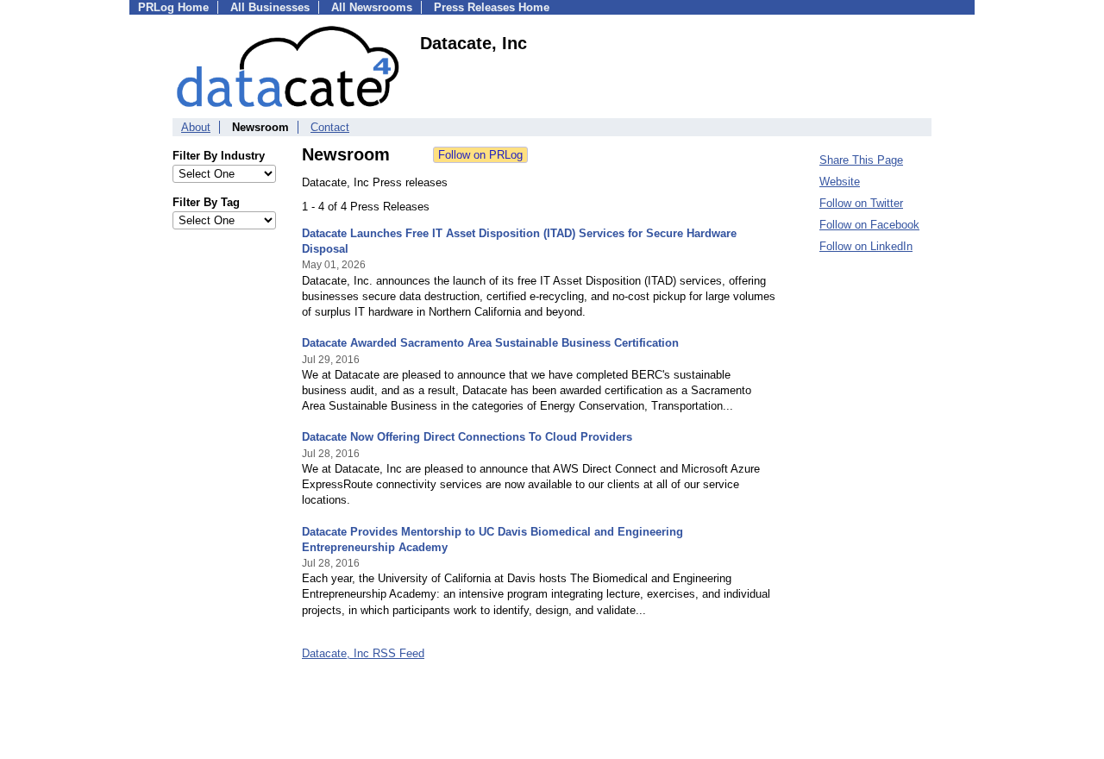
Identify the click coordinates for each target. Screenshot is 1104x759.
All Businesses (270, 7)
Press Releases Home (491, 7)
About (195, 127)
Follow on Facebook (869, 224)
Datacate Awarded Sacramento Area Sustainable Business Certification (490, 342)
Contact (329, 127)
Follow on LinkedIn (866, 246)
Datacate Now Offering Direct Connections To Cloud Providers (467, 436)
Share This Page (861, 160)
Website (839, 181)
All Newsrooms (371, 7)
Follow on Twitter (861, 203)
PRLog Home (173, 7)
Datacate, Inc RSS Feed (363, 653)
